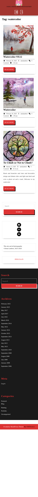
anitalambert (24, 61)
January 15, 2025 (11, 166)
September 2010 (6, 350)
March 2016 (5, 320)
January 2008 (5, 363)
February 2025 (6, 304)
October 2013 (5, 333)
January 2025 (5, 307)
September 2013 (6, 336)
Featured (4, 401)
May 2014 (4, 327)
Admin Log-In (19, 259)
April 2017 (4, 313)
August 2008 (5, 356)
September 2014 (6, 323)
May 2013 (4, 346)
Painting (3, 407)
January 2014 (5, 330)
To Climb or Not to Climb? (18, 162)
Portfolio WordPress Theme (13, 427)
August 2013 (5, 340)
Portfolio (4, 411)
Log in (3, 383)
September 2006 (6, 366)
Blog (2, 404)
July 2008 (4, 359)
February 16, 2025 (11, 61)
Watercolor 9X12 (12, 56)
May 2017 (4, 310)
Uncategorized (5, 414)
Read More (10, 70)
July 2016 (4, 317)
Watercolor (9, 109)
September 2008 (6, 353)
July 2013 (4, 343)
